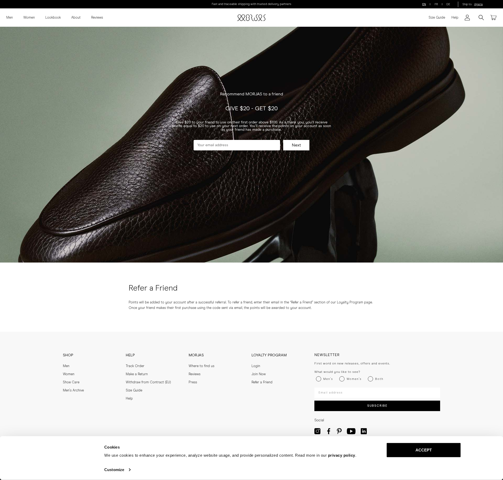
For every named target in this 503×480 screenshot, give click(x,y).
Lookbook (53, 17)
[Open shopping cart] (493, 17)
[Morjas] (251, 17)
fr (436, 4)
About (76, 17)
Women (29, 17)
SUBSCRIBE (377, 405)
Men (9, 17)
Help (454, 17)
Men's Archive (73, 390)
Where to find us (201, 366)
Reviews (97, 17)
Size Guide (437, 17)
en (424, 4)
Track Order (135, 366)
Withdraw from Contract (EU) (148, 382)
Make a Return (137, 374)
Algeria (478, 4)
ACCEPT (423, 450)
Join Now (259, 374)
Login (256, 366)
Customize (114, 469)
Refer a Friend (262, 382)
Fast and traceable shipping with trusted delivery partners (251, 4)
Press (193, 382)
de (448, 4)
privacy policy (341, 455)
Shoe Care (71, 382)
